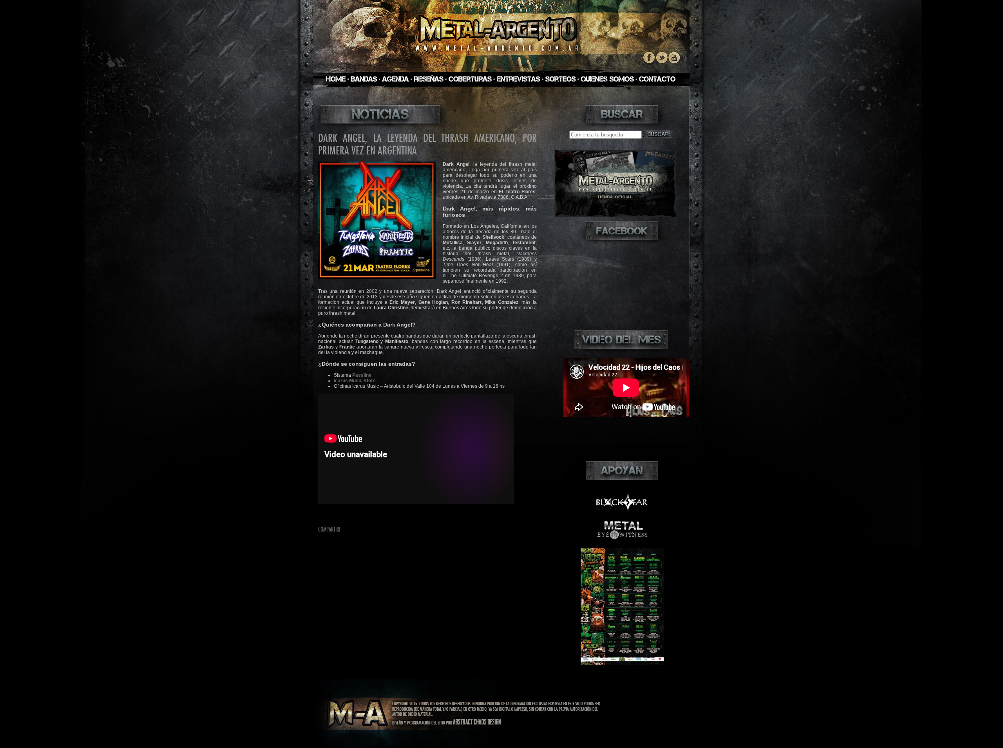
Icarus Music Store (355, 380)
